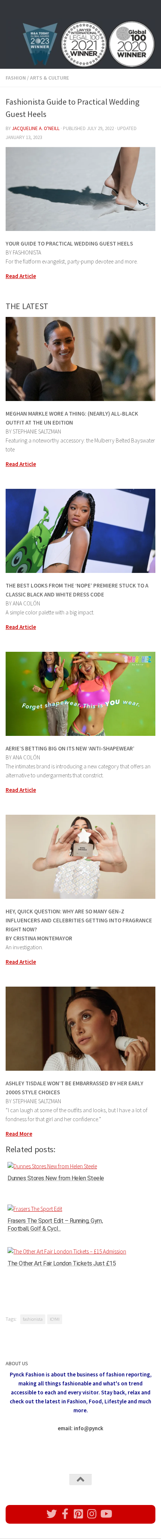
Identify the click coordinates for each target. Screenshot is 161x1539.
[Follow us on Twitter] (51, 1514)
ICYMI (55, 1319)
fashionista (33, 1319)
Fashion (16, 77)
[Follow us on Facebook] (65, 1514)
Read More (19, 1133)
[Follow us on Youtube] (105, 1514)
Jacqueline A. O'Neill (36, 128)
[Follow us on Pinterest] (78, 1514)
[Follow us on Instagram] (92, 1514)
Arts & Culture (49, 77)
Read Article (21, 276)
